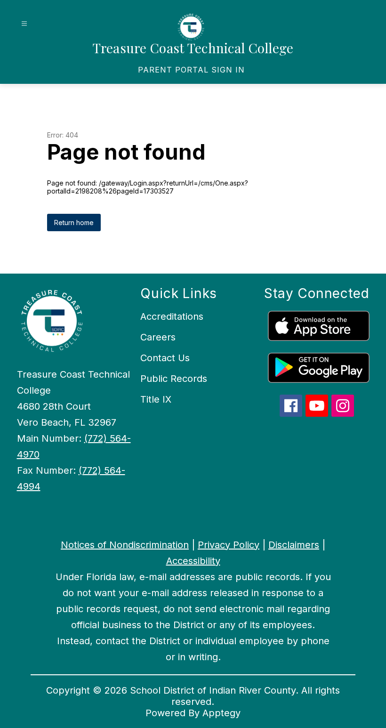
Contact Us (165, 358)
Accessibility (193, 560)
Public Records (173, 378)
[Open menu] (24, 23)
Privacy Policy (228, 544)
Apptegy (221, 713)
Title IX (155, 399)
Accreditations (171, 316)
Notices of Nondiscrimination (125, 544)
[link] (191, 69)
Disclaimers (293, 544)
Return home (74, 222)
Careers (158, 337)
